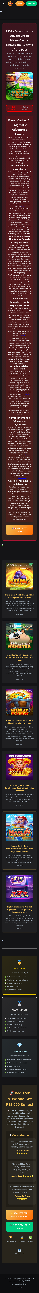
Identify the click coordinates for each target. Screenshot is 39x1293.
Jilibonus (27, 455)
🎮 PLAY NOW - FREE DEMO (19, 1227)
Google (19, 1287)
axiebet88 (23, 336)
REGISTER (31, 3)
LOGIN (20, 3)
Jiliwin (23, 206)
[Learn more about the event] (19, 15)
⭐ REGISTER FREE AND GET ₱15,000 (20, 1215)
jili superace (22, 478)
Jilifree (27, 394)
